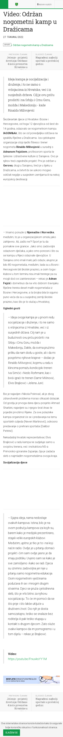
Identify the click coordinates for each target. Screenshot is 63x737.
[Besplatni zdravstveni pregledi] (31, 680)
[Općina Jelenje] (17, 4)
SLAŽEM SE (11, 732)
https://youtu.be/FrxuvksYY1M (27, 659)
